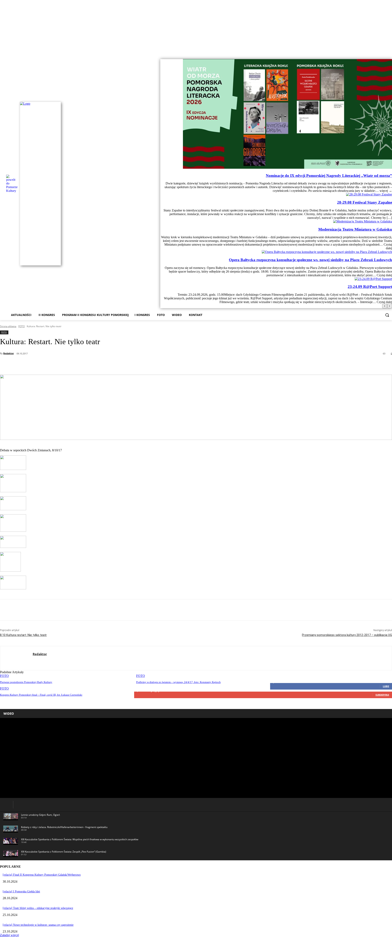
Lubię (386, 686)
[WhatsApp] (80, 364)
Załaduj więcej (9, 935)
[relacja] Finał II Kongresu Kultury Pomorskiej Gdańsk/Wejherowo (42, 874)
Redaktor (8, 353)
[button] (387, 315)
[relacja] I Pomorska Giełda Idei (21, 891)
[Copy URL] (95, 364)
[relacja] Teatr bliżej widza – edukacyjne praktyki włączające (38, 908)
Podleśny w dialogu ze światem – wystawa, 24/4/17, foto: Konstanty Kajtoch (178, 682)
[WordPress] (41, 661)
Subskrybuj (382, 694)
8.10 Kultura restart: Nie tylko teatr (23, 635)
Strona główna (8, 326)
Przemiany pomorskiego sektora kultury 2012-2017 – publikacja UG (347, 635)
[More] (110, 364)
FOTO (21, 326)
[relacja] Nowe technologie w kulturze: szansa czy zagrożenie (38, 924)
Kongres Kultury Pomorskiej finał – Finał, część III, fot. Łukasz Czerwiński (41, 694)
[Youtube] (389, 50)
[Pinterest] (66, 364)
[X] (51, 364)
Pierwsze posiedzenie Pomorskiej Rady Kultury (26, 682)
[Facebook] (384, 50)
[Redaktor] (16, 658)
